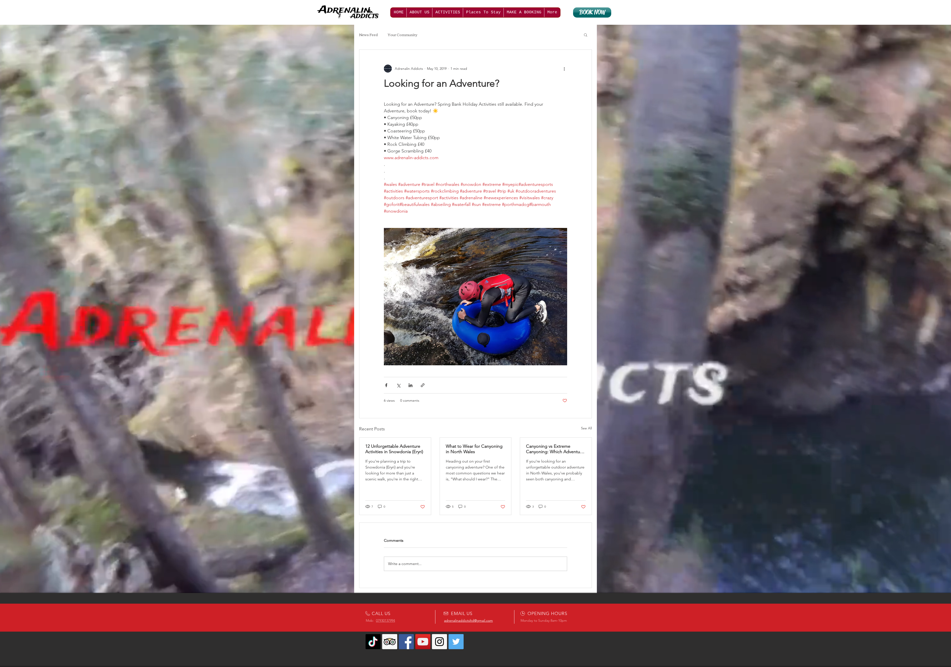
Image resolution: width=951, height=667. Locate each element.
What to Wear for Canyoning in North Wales (474, 449)
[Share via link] (422, 385)
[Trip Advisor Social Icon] (389, 641)
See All (586, 428)
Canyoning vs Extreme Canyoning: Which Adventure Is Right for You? (555, 449)
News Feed (368, 35)
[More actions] (564, 69)
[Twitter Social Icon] (456, 641)
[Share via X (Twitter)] (398, 385)
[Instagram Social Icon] (439, 641)
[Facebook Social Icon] (406, 641)
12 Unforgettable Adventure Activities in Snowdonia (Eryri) (394, 449)
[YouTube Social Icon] (422, 641)
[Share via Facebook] (386, 385)
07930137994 (385, 620)
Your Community (402, 35)
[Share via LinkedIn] (410, 385)
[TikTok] (373, 641)
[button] (585, 35)
